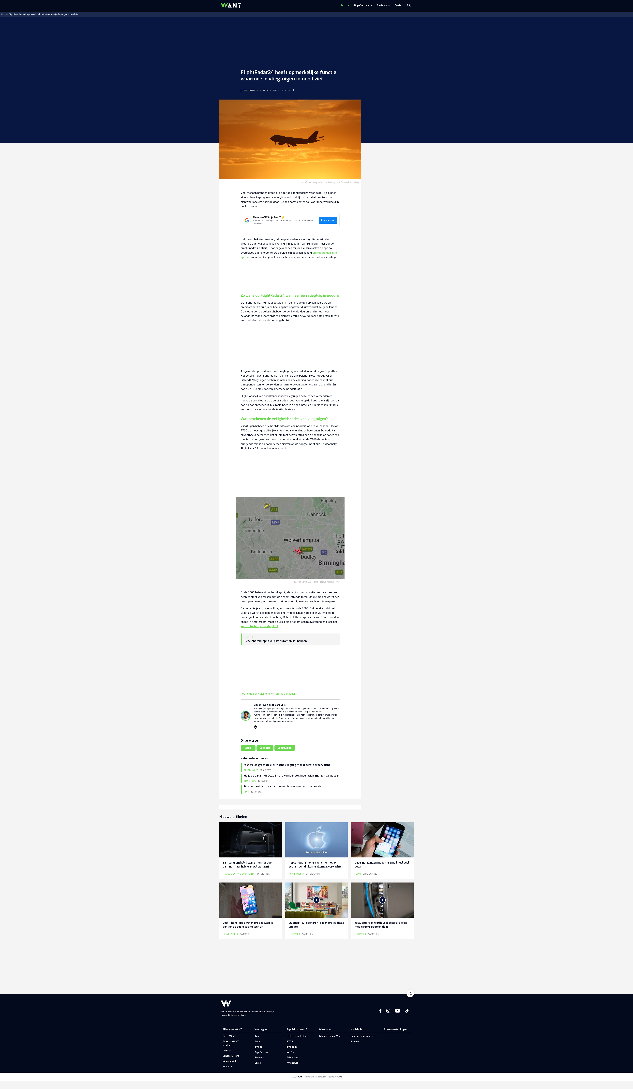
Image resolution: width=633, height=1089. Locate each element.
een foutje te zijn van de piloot (259, 626)
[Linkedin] (255, 727)
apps (248, 748)
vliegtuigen (285, 748)
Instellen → (327, 220)
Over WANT (229, 1036)
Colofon (227, 1050)
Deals (398, 5)
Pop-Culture (361, 5)
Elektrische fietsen (297, 1036)
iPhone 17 (291, 1046)
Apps (245, 90)
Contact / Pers (231, 1056)
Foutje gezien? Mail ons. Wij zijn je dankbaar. (268, 693)
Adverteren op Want (330, 1036)
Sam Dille (253, 90)
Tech (343, 5)
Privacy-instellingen (395, 1029)
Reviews (382, 5)
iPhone (258, 1046)
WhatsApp (292, 1062)
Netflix (290, 1052)
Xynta (339, 1077)
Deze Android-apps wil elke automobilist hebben (275, 641)
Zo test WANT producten (231, 1043)
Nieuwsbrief (229, 1061)
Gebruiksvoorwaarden (362, 1036)
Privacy (354, 1041)
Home (4, 14)
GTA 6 (289, 1041)
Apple (258, 1036)
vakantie (265, 748)
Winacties (228, 1066)
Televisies (292, 1057)
